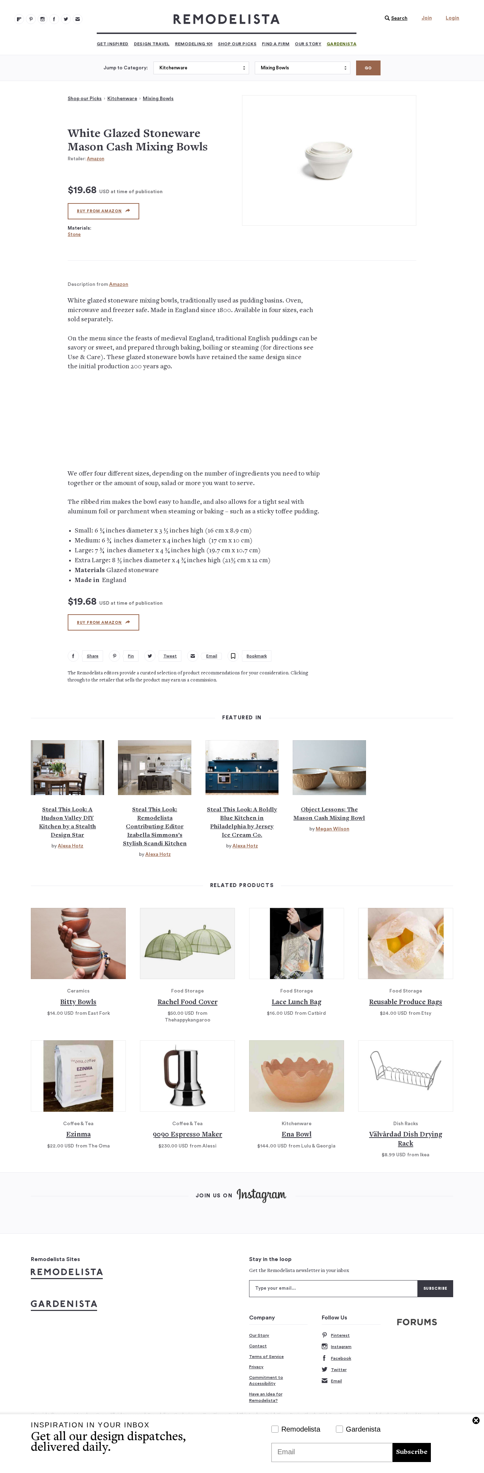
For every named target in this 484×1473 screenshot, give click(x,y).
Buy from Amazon (99, 211)
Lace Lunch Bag (296, 1002)
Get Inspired (113, 44)
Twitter (339, 1370)
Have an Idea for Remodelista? (265, 1397)
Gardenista (341, 44)
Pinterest (340, 1335)
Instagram (341, 1347)
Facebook (341, 1358)
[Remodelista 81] (42, 19)
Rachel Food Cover (188, 1002)
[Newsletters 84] (78, 19)
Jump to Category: (125, 67)
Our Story (308, 44)
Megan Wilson (332, 829)
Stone (74, 234)
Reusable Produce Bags (405, 1002)
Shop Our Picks (237, 44)
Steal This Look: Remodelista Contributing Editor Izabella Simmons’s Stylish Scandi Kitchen (155, 827)
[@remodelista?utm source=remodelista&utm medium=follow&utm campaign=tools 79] (19, 19)
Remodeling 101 (194, 44)
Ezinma (78, 1135)
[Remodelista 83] (66, 19)
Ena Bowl (296, 1135)
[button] (394, 18)
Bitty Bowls (78, 1002)
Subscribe (411, 1452)
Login (452, 18)
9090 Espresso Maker (187, 1135)
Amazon (95, 158)
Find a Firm (275, 44)
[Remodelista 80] (31, 19)
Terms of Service (266, 1356)
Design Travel (152, 44)
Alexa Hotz (70, 846)
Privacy (256, 1367)
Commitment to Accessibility (266, 1380)
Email (336, 1381)
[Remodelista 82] (54, 19)
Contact (258, 1346)
